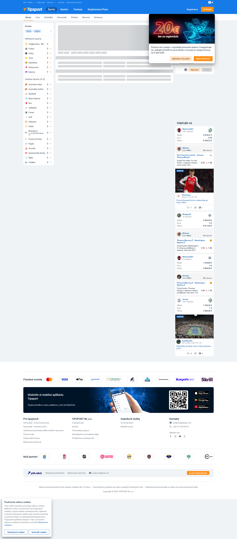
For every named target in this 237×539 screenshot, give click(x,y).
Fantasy (78, 9)
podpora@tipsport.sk (182, 422)
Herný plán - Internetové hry (35, 426)
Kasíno (64, 9)
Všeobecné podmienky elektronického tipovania (43, 430)
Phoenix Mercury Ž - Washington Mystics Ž (191, 241)
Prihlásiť (207, 9)
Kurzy (28, 17)
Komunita (62, 17)
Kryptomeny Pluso (98, 9)
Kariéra (75, 426)
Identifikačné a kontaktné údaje (85, 434)
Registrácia (192, 9)
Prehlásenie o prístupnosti (83, 438)
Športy (51, 9)
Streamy (98, 17)
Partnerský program (80, 430)
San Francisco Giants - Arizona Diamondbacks (190, 156)
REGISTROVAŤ (203, 58)
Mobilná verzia (127, 426)
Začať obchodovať (198, 472)
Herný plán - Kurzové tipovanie (36, 422)
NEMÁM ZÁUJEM (180, 58)
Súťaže (74, 17)
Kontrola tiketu (127, 422)
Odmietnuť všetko (16, 532)
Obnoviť (194, 69)
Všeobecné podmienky (54, 473)
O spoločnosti (78, 422)
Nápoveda (41, 2)
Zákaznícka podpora (74, 2)
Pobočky (61, 2)
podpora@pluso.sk (100, 473)
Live (38, 17)
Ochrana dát (28, 434)
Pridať (207, 69)
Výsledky (48, 17)
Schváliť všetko (39, 532)
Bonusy (86, 17)
